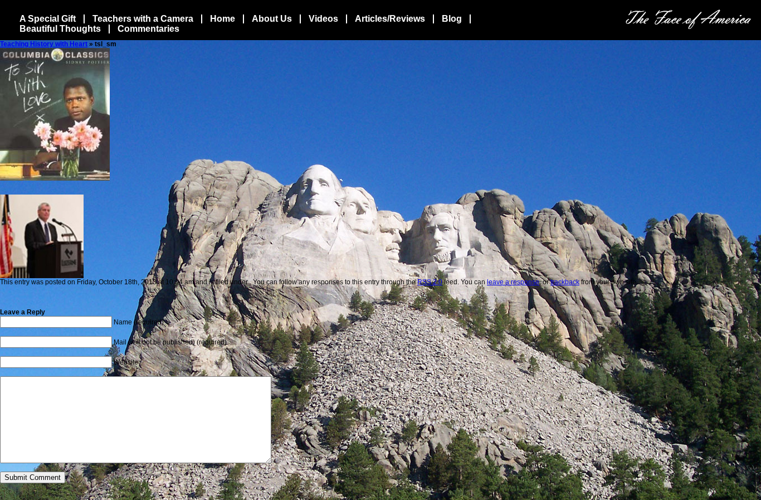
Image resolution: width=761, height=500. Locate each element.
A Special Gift (47, 18)
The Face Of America (688, 19)
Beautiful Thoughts (60, 28)
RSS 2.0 (429, 282)
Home (222, 18)
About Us (272, 18)
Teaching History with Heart (43, 44)
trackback (564, 282)
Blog (452, 18)
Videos (323, 18)
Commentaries (148, 28)
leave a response (513, 282)
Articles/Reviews (390, 18)
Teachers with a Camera (142, 18)
